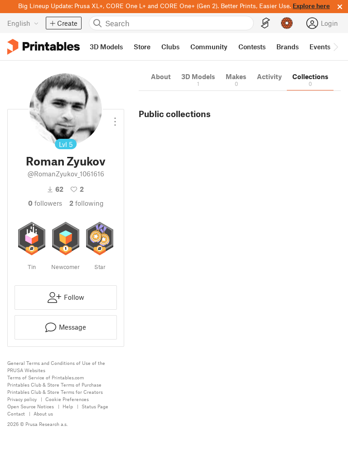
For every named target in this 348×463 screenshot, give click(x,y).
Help (68, 406)
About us (43, 413)
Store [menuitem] (142, 47)
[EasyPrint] (265, 23)
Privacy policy (22, 399)
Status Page (95, 406)
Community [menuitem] (208, 47)
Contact (16, 413)
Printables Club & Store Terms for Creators (55, 392)
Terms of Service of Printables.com (45, 377)
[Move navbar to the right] (335, 46)
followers (45, 203)
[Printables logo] (43, 47)
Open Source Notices (30, 406)
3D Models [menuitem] (106, 47)
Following (86, 203)
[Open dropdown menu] (115, 118)
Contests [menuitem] (252, 47)
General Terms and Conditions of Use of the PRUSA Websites (56, 366)
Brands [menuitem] (287, 47)
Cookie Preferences (67, 399)
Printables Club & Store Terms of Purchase (54, 384)
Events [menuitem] (319, 47)
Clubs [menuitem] (170, 47)
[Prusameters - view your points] (287, 23)
